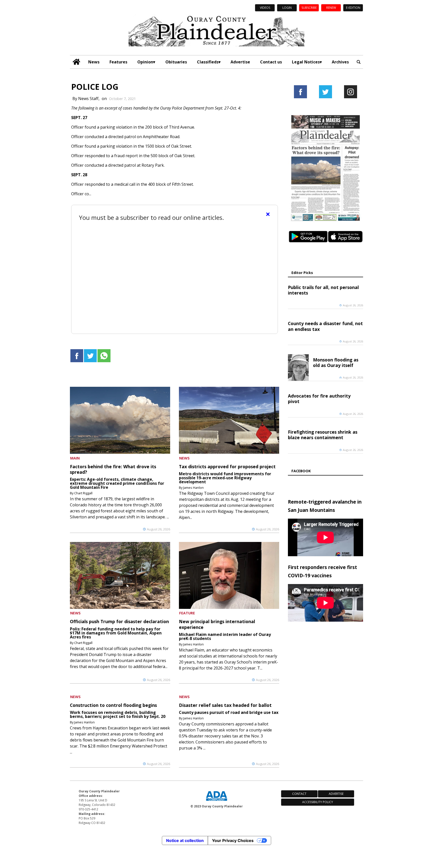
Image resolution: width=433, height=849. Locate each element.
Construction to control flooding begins (113, 705)
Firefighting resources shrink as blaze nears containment (322, 434)
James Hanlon (193, 487)
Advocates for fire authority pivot (319, 398)
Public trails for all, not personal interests (323, 290)
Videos (265, 8)
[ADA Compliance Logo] (216, 801)
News (93, 62)
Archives (340, 62)
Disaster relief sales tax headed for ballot (225, 705)
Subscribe (309, 8)
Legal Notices (306, 62)
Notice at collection (185, 840)
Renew (331, 8)
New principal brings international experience (217, 624)
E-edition (353, 8)
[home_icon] (76, 61)
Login (287, 8)
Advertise (240, 62)
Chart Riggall (83, 493)
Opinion (145, 62)
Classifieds (208, 62)
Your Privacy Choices (233, 840)
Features (118, 62)
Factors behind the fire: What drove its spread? (113, 469)
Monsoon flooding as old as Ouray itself (335, 362)
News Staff (88, 98)
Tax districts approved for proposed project (227, 466)
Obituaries (176, 62)
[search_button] (358, 62)
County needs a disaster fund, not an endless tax (325, 326)
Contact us (271, 62)
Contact (299, 794)
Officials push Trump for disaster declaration (119, 621)
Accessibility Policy (317, 802)
